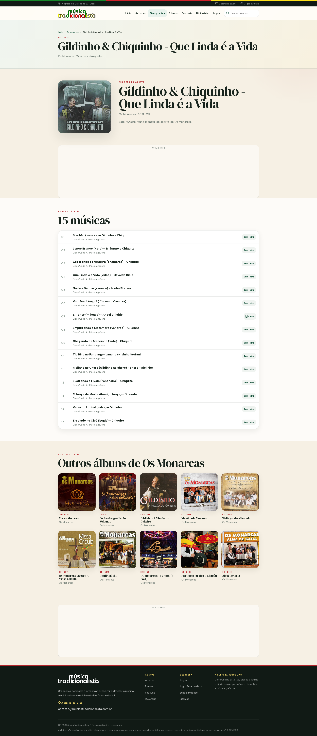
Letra (251, 316)
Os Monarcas (73, 32)
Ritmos (173, 13)
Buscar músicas (189, 692)
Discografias (157, 13)
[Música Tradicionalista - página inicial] (76, 13)
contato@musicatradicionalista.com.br (85, 709)
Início (128, 13)
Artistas (140, 13)
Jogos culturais (251, 3)
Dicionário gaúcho (228, 3)
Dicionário (202, 13)
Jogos (216, 13)
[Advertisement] (158, 173)
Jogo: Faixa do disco (191, 686)
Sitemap (184, 699)
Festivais (186, 13)
